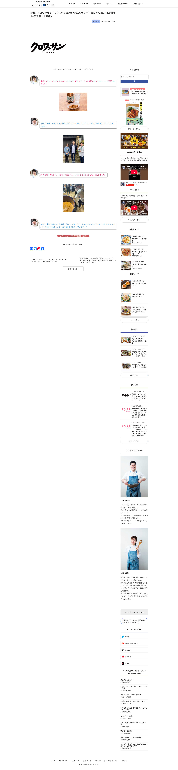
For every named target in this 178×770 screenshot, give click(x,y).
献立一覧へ (134, 375)
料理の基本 (97, 4)
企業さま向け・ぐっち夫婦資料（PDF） (106, 761)
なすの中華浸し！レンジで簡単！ (132, 737)
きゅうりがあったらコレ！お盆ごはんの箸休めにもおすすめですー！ (134, 745)
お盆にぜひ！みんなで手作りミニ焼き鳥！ (133, 723)
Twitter (127, 637)
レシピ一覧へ (134, 320)
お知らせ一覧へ (73, 269)
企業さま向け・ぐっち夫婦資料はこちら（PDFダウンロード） (134, 621)
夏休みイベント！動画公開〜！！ (132, 695)
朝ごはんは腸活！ (126, 731)
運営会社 (124, 761)
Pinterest (128, 657)
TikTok (127, 663)
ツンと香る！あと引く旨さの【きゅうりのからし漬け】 (134, 708)
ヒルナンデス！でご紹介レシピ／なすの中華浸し (134, 687)
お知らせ (109, 4)
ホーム (53, 761)
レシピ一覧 (84, 4)
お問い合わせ (138, 4)
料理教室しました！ (127, 680)
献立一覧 (72, 4)
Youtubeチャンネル (131, 643)
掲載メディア (63, 761)
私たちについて (123, 4)
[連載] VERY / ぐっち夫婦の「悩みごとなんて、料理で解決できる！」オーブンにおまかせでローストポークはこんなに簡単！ (97, 260)
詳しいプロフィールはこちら (134, 612)
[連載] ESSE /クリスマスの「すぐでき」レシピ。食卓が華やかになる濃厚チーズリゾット (49, 260)
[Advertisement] (134, 39)
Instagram (128, 650)
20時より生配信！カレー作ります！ (133, 701)
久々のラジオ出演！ (127, 716)
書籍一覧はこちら (134, 129)
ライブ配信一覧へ (134, 220)
